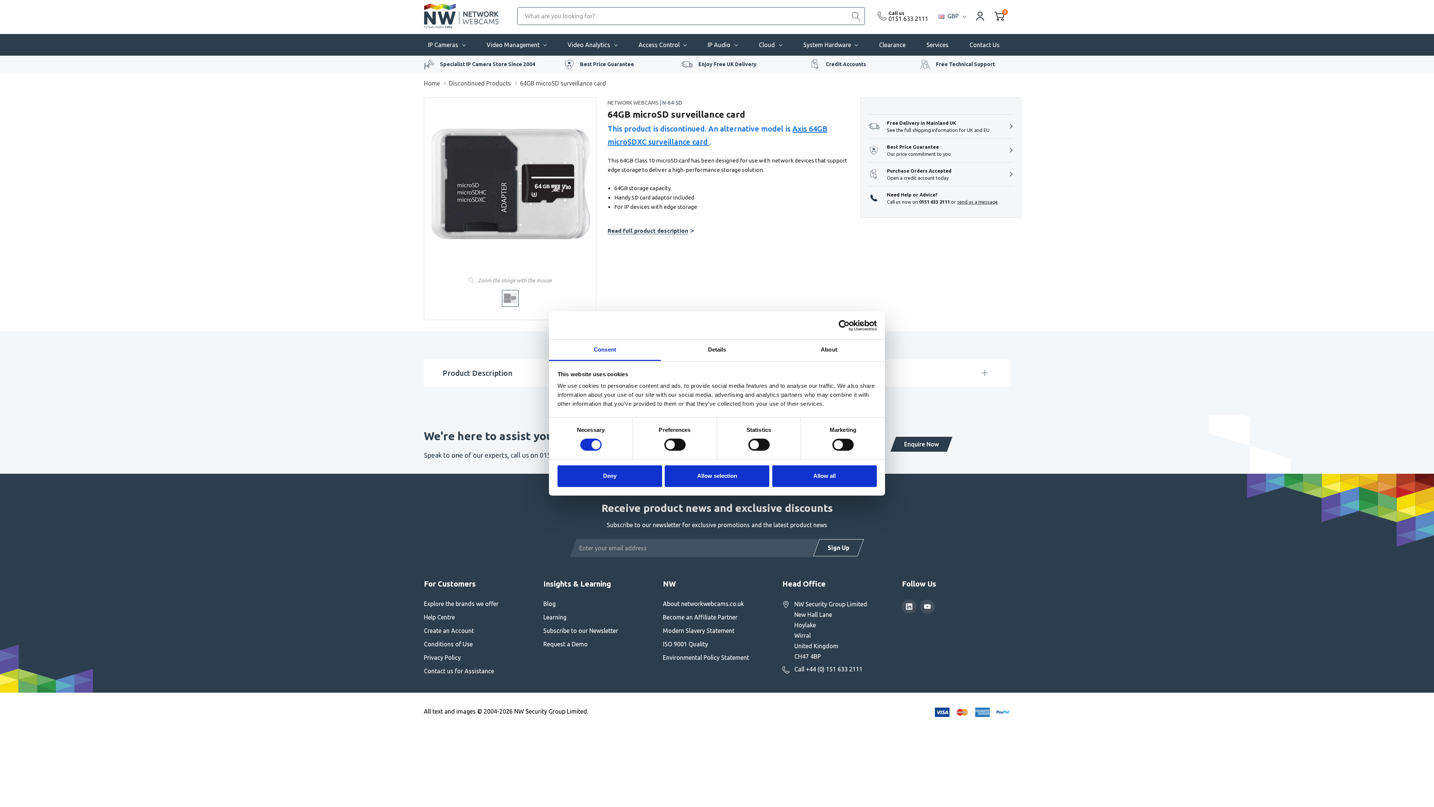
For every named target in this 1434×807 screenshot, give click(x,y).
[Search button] (856, 16)
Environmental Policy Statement (706, 657)
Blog (549, 603)
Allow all (824, 476)
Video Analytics (589, 44)
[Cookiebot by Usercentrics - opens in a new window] (844, 325)
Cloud (767, 44)
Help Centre (439, 617)
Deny (610, 476)
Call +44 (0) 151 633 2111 (828, 669)
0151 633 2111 (908, 18)
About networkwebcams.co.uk (703, 603)
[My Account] (980, 15)
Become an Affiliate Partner (700, 617)
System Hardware (827, 44)
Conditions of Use (448, 644)
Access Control (659, 44)
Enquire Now (921, 444)
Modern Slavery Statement (699, 630)
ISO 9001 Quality (685, 644)
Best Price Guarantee (607, 64)
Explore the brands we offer (461, 603)
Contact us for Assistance (459, 671)
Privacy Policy (442, 657)
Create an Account (449, 630)
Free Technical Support (965, 64)
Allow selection (717, 476)
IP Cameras (443, 44)
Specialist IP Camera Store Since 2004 (487, 64)
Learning (555, 617)
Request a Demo (565, 644)
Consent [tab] (605, 349)
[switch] (675, 445)
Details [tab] (717, 349)
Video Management (513, 44)
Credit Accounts (846, 64)
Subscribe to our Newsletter (580, 630)
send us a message (977, 201)
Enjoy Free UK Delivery (727, 64)
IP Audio (719, 44)
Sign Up (839, 547)
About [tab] (829, 349)
